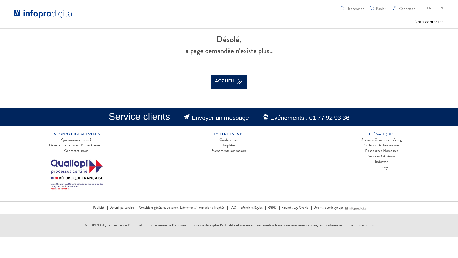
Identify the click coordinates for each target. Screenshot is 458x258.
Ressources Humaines (381, 151)
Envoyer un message (220, 117)
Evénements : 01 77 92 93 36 (309, 117)
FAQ (232, 208)
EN (441, 8)
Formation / (205, 208)
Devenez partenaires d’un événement (76, 146)
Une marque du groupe (328, 208)
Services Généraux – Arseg (381, 140)
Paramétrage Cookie (294, 208)
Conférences (228, 140)
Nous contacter (428, 22)
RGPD (272, 208)
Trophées (229, 146)
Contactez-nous (76, 151)
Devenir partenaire (121, 208)
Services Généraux (382, 157)
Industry (381, 168)
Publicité (98, 208)
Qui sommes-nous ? (76, 140)
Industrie (381, 162)
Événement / (188, 208)
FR (429, 8)
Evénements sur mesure (229, 151)
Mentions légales (252, 208)
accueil (225, 81)
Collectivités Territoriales (382, 146)
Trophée (219, 208)
